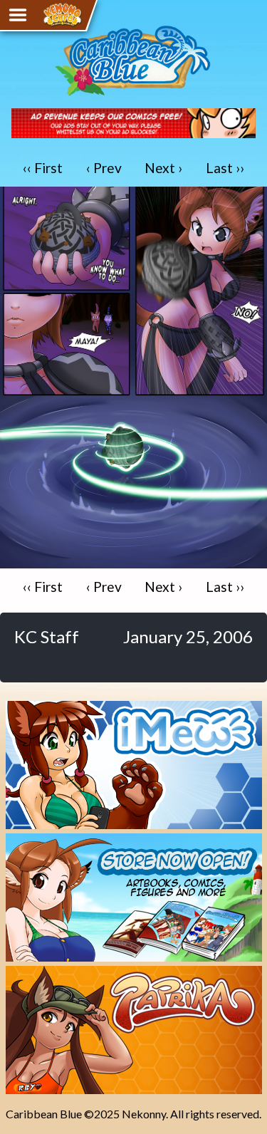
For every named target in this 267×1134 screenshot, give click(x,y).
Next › (163, 168)
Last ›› (225, 168)
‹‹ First (43, 168)
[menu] (18, 15)
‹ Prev (104, 168)
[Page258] (133, 561)
